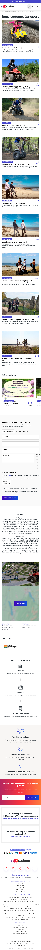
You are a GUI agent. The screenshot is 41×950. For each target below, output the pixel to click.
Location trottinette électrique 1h (14, 203)
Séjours (20, 883)
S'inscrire (32, 797)
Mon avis (5, 455)
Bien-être (20, 885)
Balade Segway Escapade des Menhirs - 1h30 (18, 320)
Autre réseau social (28, 478)
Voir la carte (20, 603)
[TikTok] (34, 868)
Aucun (5, 475)
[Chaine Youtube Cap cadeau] (20, 868)
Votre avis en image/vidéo (9, 472)
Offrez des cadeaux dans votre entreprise (20, 917)
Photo (5, 481)
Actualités (20, 929)
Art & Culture (20, 891)
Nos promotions (20, 931)
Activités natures (16, 11)
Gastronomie (20, 887)
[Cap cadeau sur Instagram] (13, 868)
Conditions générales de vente (20, 941)
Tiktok (37, 475)
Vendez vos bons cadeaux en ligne (20, 897)
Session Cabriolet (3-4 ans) (12, 48)
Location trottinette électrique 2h (14, 242)
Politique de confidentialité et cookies (20, 943)
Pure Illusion (28, 948)
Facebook (16, 478)
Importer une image (16, 475)
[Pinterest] (27, 868)
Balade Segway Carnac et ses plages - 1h (17, 281)
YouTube (28, 475)
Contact (20, 925)
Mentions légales (20, 945)
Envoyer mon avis (10, 498)
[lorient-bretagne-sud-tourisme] (10, 647)
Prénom (5, 436)
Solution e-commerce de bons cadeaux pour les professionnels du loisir (20, 911)
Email (4, 449)
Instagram (7, 478)
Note (37, 454)
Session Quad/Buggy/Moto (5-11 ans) (16, 87)
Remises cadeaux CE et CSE (20, 919)
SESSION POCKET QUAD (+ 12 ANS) (14, 125)
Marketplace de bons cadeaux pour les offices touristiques (21, 914)
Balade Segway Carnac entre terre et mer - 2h (18, 359)
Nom (4, 442)
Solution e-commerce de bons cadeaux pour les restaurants (20, 902)
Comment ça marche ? (20, 927)
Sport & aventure (6, 11)
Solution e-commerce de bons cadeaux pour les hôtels (20, 905)
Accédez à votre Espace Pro (20, 899)
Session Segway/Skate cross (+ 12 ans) (16, 164)
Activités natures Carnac (28, 11)
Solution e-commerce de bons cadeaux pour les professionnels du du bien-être (20, 907)
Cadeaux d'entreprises (20, 933)
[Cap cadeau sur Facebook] (6, 868)
